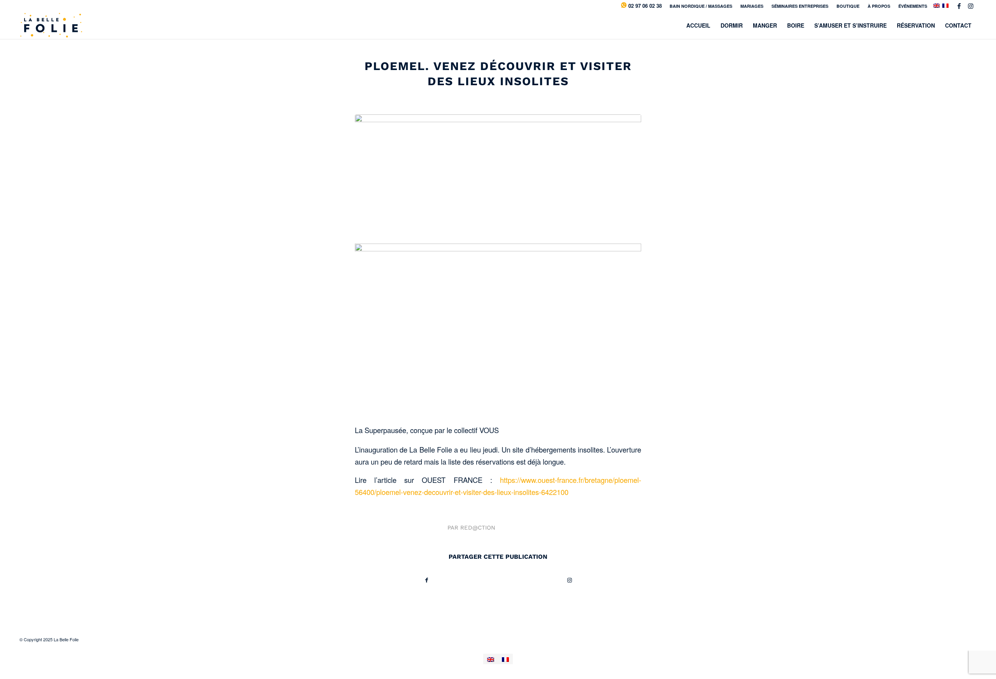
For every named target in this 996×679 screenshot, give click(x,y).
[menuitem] (701, 6)
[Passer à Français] (505, 659)
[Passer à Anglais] (490, 659)
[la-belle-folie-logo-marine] (50, 25)
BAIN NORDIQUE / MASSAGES (701, 6)
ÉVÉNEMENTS (912, 6)
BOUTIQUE (847, 6)
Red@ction (477, 527)
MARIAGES (751, 6)
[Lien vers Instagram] (971, 6)
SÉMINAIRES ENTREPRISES (800, 6)
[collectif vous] (498, 177)
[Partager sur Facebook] (426, 580)
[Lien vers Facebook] (958, 6)
